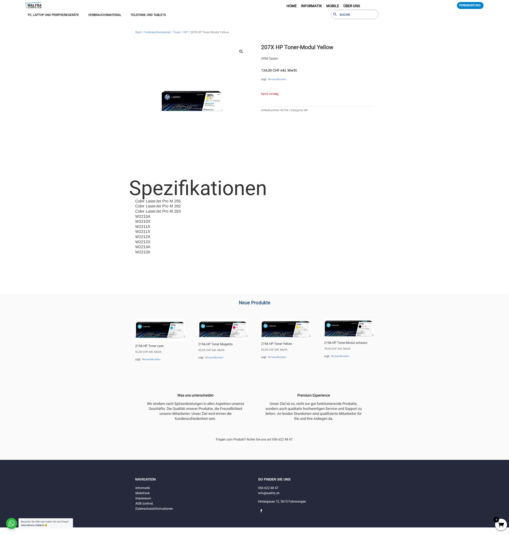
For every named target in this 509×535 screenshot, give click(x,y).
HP (185, 32)
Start (138, 32)
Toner (177, 32)
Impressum (143, 498)
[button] (241, 51)
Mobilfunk (142, 493)
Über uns (351, 6)
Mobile (332, 6)
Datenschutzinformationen (154, 509)
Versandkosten (277, 79)
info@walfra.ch (269, 493)
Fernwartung (470, 5)
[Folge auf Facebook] (261, 511)
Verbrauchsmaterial (157, 32)
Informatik (142, 488)
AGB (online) (144, 503)
